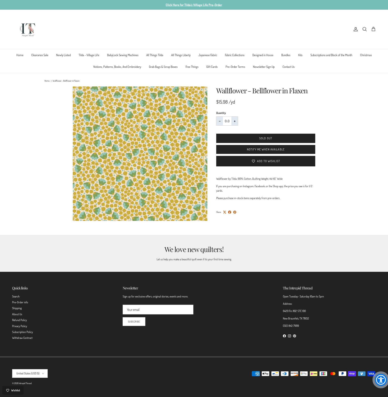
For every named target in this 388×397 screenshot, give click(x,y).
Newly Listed (63, 55)
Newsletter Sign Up (264, 67)
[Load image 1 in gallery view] (140, 153)
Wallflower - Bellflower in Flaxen (66, 80)
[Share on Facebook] (229, 212)
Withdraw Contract (22, 337)
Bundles (285, 55)
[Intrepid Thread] (27, 29)
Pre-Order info (20, 302)
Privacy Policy (19, 326)
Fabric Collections (235, 55)
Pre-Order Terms (235, 67)
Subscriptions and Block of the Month (331, 55)
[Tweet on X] (224, 212)
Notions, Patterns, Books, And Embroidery (117, 67)
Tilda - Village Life (89, 55)
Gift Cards (212, 67)
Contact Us (289, 67)
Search (16, 296)
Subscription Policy (22, 332)
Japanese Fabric (207, 55)
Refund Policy (19, 320)
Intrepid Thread (25, 383)
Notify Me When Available (266, 149)
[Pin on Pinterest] (234, 212)
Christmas (366, 55)
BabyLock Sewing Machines (122, 55)
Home (19, 55)
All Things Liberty (181, 55)
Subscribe (134, 321)
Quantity (221, 112)
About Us (17, 314)
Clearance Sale (39, 55)
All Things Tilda (154, 55)
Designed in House (262, 55)
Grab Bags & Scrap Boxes (163, 67)
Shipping (17, 308)
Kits (300, 55)
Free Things (192, 67)
